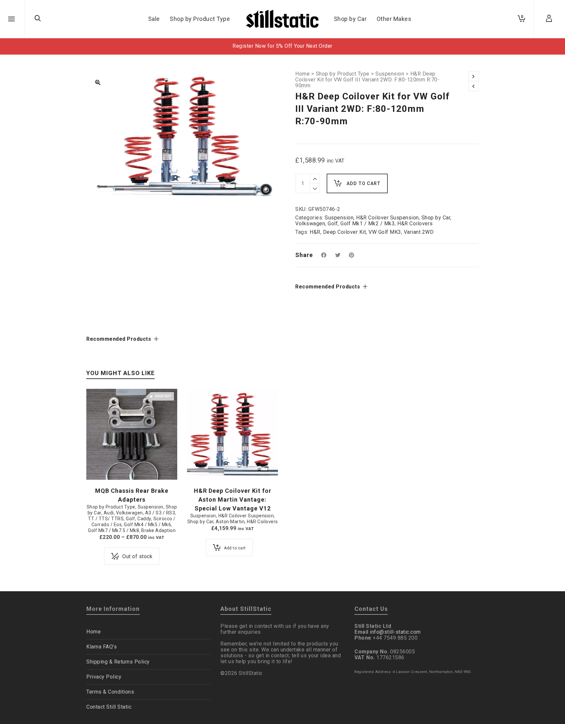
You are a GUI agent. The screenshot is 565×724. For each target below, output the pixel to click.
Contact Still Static (108, 707)
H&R (315, 232)
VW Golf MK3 (384, 232)
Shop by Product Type (342, 74)
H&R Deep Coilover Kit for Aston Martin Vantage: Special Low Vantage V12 (232, 499)
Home (302, 74)
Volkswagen (310, 223)
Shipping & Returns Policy (118, 662)
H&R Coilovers (415, 223)
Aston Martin (230, 521)
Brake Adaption (158, 530)
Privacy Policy (103, 677)
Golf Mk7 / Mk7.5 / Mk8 (113, 530)
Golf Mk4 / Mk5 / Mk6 (147, 524)
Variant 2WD (419, 232)
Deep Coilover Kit (344, 232)
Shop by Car (436, 218)
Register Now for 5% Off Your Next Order (282, 46)
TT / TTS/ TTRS (106, 518)
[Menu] (11, 19)
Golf (333, 223)
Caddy (144, 518)
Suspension (389, 74)
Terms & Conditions (110, 692)
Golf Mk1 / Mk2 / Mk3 (367, 223)
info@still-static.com (395, 632)
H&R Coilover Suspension (387, 218)
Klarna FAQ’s (101, 647)
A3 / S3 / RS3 (160, 512)
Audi (109, 512)
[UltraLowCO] (97, 83)
